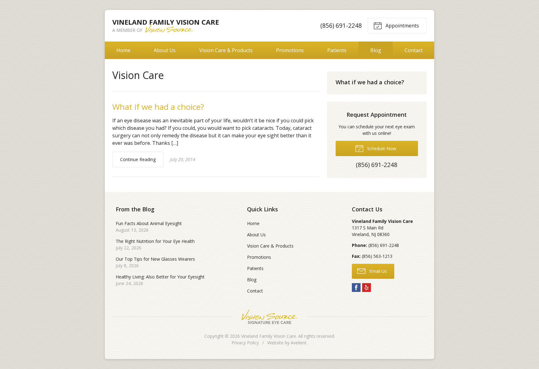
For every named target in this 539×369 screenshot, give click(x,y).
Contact (414, 50)
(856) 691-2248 (341, 25)
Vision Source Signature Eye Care (269, 316)
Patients (337, 50)
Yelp (366, 287)
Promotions (290, 50)
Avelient (299, 343)
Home (123, 50)
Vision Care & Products (226, 50)
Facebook (356, 287)
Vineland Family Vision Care (268, 336)
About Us (165, 50)
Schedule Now (381, 148)
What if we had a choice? (158, 106)
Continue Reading (138, 159)
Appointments (401, 25)
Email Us (377, 271)
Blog (375, 50)
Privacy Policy (245, 343)
